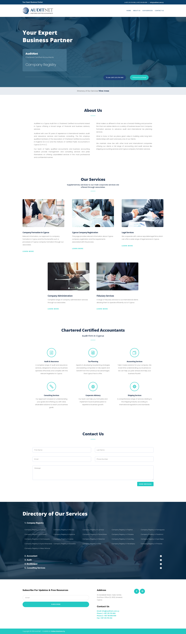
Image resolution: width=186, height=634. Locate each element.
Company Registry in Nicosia (64, 530)
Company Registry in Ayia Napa (152, 539)
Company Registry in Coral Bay (123, 539)
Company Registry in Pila (92, 544)
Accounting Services (134, 361)
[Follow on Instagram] (142, 591)
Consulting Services (51, 395)
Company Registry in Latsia (64, 539)
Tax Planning (93, 361)
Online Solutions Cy (58, 631)
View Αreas (104, 91)
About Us (136, 11)
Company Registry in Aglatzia (64, 534)
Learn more (28, 251)
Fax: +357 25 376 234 (104, 618)
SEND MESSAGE (145, 484)
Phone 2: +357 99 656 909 (106, 616)
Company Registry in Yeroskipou (123, 544)
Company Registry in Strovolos (65, 544)
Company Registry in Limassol (35, 534)
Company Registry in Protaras (152, 544)
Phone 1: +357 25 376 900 (106, 613)
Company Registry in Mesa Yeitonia (37, 548)
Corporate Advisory (93, 395)
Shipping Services (134, 395)
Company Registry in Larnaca (93, 530)
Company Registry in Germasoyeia (37, 539)
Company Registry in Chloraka (123, 534)
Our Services (147, 11)
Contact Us (159, 11)
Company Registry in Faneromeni (95, 534)
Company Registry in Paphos (122, 530)
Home (128, 11)
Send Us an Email (140, 77)
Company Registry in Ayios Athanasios (38, 544)
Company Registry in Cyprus (35, 530)
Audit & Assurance (51, 361)
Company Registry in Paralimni (152, 534)
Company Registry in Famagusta (153, 530)
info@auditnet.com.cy (157, 2)
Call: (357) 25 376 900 (115, 77)
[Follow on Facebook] (136, 591)
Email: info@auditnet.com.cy (108, 611)
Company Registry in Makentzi (94, 539)
